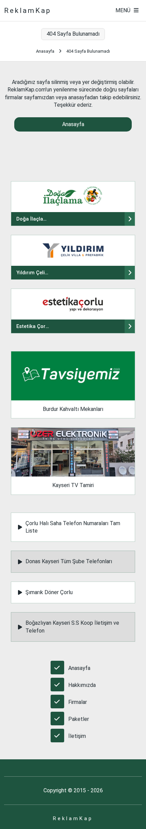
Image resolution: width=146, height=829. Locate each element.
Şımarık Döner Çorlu (49, 592)
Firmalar (77, 702)
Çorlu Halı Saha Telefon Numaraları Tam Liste (72, 527)
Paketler (78, 719)
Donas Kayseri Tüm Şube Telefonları (68, 561)
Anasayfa (45, 51)
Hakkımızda (82, 685)
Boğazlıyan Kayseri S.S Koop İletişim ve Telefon (72, 627)
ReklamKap (27, 10)
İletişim (77, 736)
